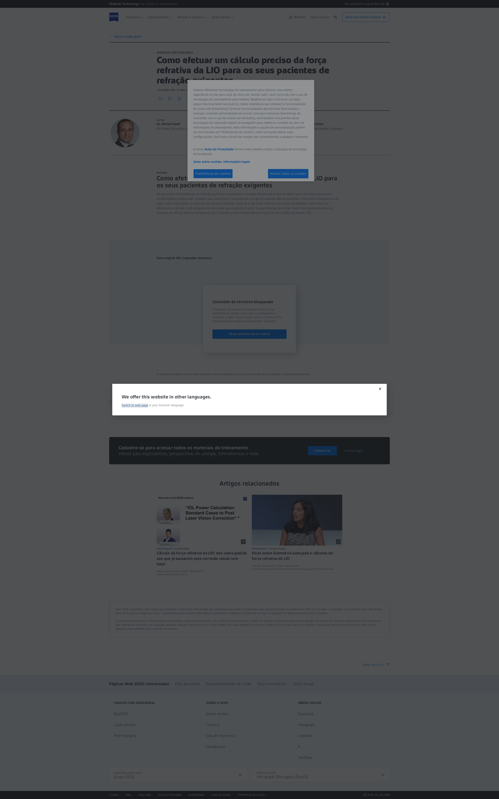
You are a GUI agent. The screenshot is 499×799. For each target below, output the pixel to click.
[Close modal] (380, 389)
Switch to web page (135, 405)
